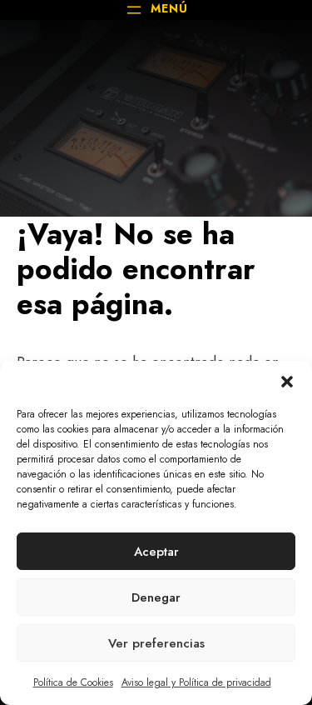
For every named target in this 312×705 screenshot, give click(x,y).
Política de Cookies (73, 682)
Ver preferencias (156, 643)
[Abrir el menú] (156, 10)
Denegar (156, 597)
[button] (287, 381)
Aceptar (156, 551)
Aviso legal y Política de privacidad (196, 682)
